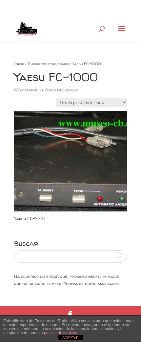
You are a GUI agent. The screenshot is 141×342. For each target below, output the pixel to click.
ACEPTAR (70, 338)
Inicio (19, 63)
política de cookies (60, 332)
